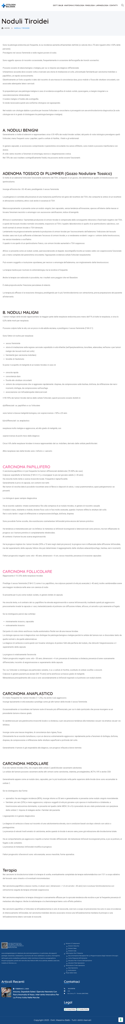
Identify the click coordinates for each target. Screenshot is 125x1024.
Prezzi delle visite (71, 973)
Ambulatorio (72, 970)
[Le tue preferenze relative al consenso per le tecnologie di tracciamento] (120, 1019)
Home (7, 28)
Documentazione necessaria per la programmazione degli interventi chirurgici (93, 955)
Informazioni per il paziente (74, 953)
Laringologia (102, 5)
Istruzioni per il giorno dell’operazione (80, 960)
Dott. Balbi (58, 5)
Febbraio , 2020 (22, 989)
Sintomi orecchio (73, 946)
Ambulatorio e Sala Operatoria (75, 965)
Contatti (113, 5)
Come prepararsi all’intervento (77, 958)
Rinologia (90, 5)
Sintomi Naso (72, 948)
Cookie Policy (83, 1009)
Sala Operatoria (73, 968)
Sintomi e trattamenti (73, 943)
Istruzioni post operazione (76, 963)
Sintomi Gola (72, 951)
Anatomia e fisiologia (74, 5)
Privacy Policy (70, 1009)
